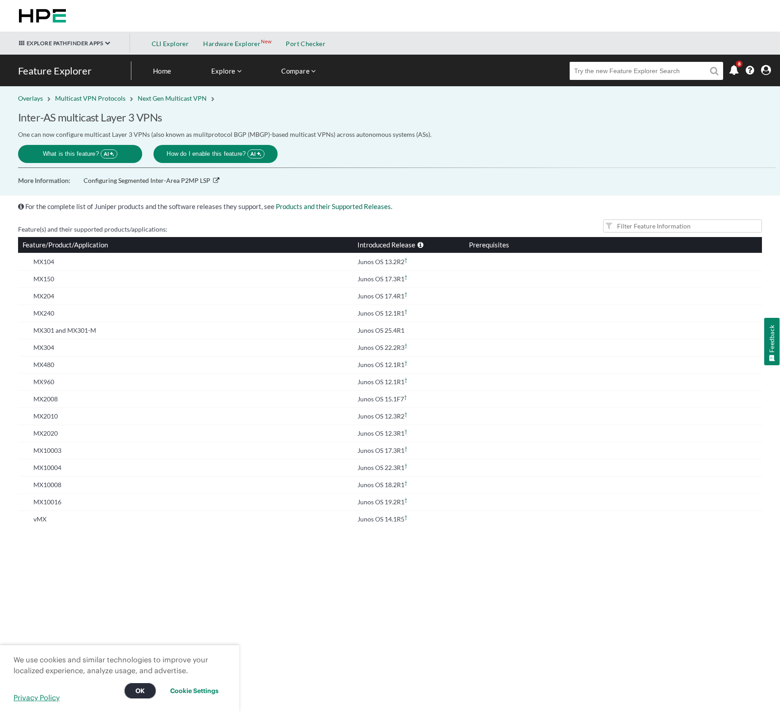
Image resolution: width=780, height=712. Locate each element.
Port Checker (305, 43)
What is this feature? (76, 153)
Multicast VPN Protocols (90, 98)
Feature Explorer (55, 71)
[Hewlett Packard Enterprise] (40, 16)
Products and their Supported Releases (333, 206)
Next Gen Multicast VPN (172, 98)
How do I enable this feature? (211, 153)
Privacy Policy (37, 697)
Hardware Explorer (231, 43)
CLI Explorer (170, 43)
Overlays (30, 98)
